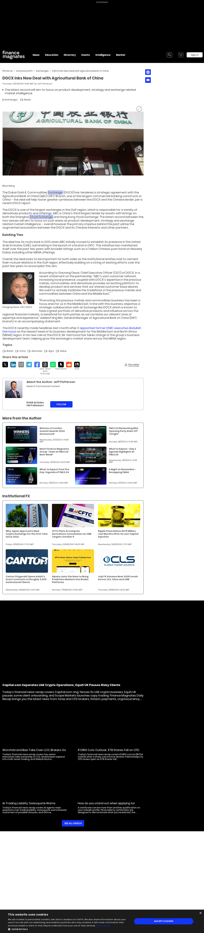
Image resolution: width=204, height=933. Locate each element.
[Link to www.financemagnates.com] (21, 434)
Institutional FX (24, 70)
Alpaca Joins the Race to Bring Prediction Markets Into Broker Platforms (70, 579)
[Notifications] (180, 54)
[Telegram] (29, 364)
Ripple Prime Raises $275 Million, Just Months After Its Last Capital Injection (118, 533)
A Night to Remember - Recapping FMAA (122, 471)
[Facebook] (37, 364)
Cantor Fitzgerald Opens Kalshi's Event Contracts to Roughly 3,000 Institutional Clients (26, 579)
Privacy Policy (103, 925)
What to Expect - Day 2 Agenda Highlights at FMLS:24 (122, 451)
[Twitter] (5, 364)
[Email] (21, 364)
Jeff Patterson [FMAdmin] (44, 83)
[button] (68, 929)
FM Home (7, 70)
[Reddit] (69, 364)
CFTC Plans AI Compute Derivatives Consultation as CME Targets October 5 (71, 533)
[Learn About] (45, 368)
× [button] (200, 913)
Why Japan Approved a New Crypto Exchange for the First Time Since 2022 (27, 533)
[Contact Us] (148, 80)
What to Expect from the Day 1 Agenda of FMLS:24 (54, 471)
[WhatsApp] (53, 364)
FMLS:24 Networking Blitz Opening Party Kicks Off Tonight (123, 431)
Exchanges (42, 70)
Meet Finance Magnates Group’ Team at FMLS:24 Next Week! (54, 451)
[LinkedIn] (13, 364)
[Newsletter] (148, 72)
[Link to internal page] (13, 389)
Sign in (195, 55)
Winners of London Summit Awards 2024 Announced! (52, 431)
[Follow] (61, 366)
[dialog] (102, 921)
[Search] (169, 54)
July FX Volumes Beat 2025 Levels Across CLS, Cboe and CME (118, 578)
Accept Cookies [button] (163, 921)
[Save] (77, 366)
